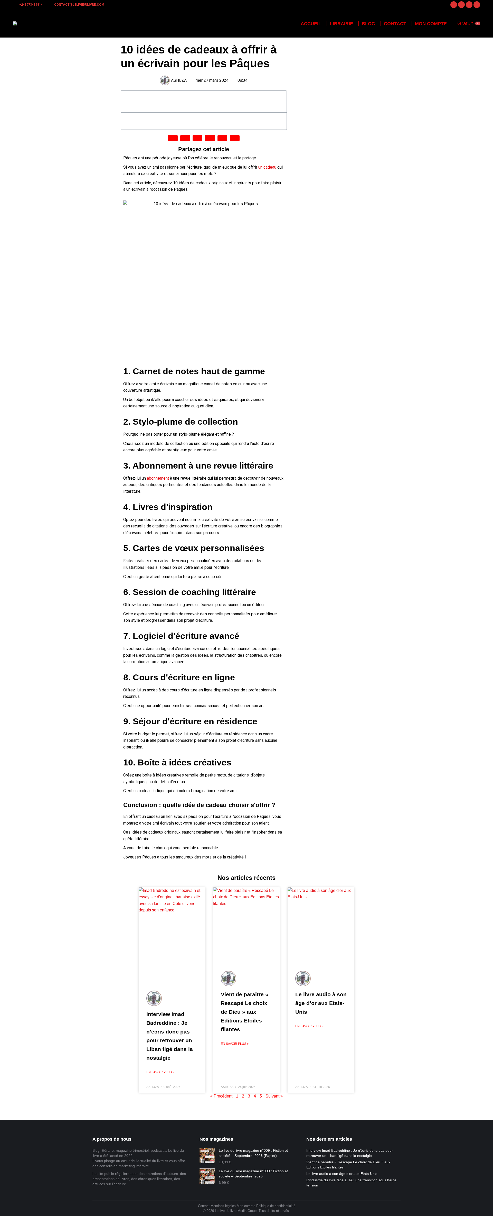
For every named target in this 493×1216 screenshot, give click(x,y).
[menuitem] (311, 23)
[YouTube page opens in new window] (476, 4)
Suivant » (274, 1096)
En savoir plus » (160, 1072)
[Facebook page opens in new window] (453, 4)
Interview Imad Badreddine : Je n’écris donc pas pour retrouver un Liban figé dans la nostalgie (349, 1153)
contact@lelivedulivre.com (79, 4)
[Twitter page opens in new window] (469, 4)
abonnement (158, 478)
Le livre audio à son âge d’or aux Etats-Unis (321, 1003)
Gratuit (467, 23)
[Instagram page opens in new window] (461, 4)
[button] (279, 101)
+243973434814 (31, 4)
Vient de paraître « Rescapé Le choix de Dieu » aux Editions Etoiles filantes (244, 1011)
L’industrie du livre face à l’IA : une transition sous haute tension (351, 1182)
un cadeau (267, 167)
